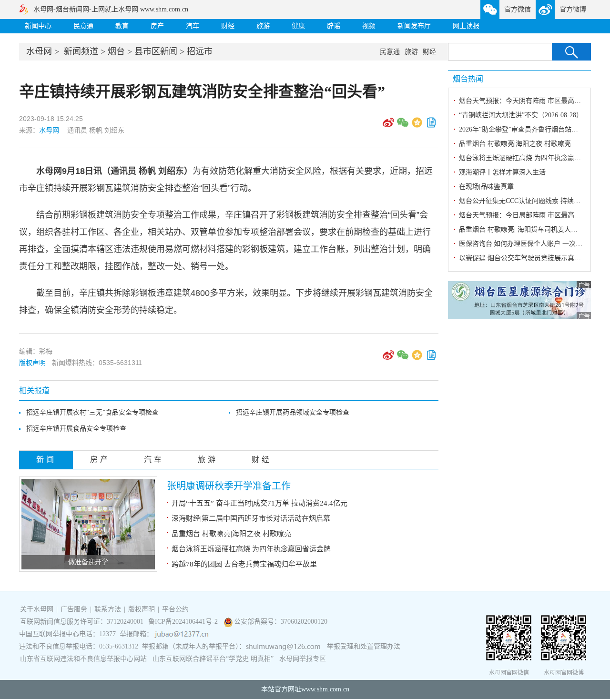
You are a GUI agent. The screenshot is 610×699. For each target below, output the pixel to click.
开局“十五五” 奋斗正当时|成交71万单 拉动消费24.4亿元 (259, 503)
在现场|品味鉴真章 (486, 186)
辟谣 (333, 26)
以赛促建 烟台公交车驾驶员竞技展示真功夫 (523, 258)
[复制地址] (431, 126)
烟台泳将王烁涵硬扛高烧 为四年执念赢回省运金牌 (251, 549)
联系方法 (107, 609)
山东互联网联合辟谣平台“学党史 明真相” (213, 658)
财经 (227, 26)
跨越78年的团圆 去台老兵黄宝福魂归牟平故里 (244, 564)
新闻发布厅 (414, 26)
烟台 (116, 51)
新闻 (46, 460)
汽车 (192, 26)
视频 (369, 26)
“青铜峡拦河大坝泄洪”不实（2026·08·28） (521, 115)
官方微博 (572, 9)
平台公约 (175, 609)
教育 (122, 26)
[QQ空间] (417, 126)
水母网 (39, 51)
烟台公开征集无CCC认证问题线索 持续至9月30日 (531, 200)
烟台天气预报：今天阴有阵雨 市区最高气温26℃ (530, 100)
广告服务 (74, 609)
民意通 (83, 26)
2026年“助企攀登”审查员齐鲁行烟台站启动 (522, 129)
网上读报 (466, 26)
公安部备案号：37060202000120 (280, 621)
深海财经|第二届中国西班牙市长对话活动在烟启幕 (251, 518)
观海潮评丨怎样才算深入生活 (502, 172)
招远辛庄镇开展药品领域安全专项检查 (292, 412)
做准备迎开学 (88, 562)
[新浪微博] (388, 126)
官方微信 (517, 9)
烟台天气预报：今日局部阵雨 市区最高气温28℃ (530, 215)
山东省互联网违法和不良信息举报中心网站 (83, 658)
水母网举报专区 (302, 658)
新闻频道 (81, 51)
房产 (157, 26)
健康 (298, 26)
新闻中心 (38, 26)
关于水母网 (37, 609)
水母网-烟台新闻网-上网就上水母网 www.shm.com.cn (110, 9)
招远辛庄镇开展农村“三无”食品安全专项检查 (92, 412)
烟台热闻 (468, 79)
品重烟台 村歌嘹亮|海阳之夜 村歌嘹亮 (231, 533)
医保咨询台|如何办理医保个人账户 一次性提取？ (530, 243)
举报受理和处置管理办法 (363, 646)
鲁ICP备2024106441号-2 (184, 621)
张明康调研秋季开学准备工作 (229, 486)
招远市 (200, 51)
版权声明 (32, 362)
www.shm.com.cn (325, 689)
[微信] (402, 126)
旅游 (263, 26)
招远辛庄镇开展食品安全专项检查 (76, 428)
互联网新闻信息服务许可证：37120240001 (81, 621)
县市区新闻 (155, 51)
